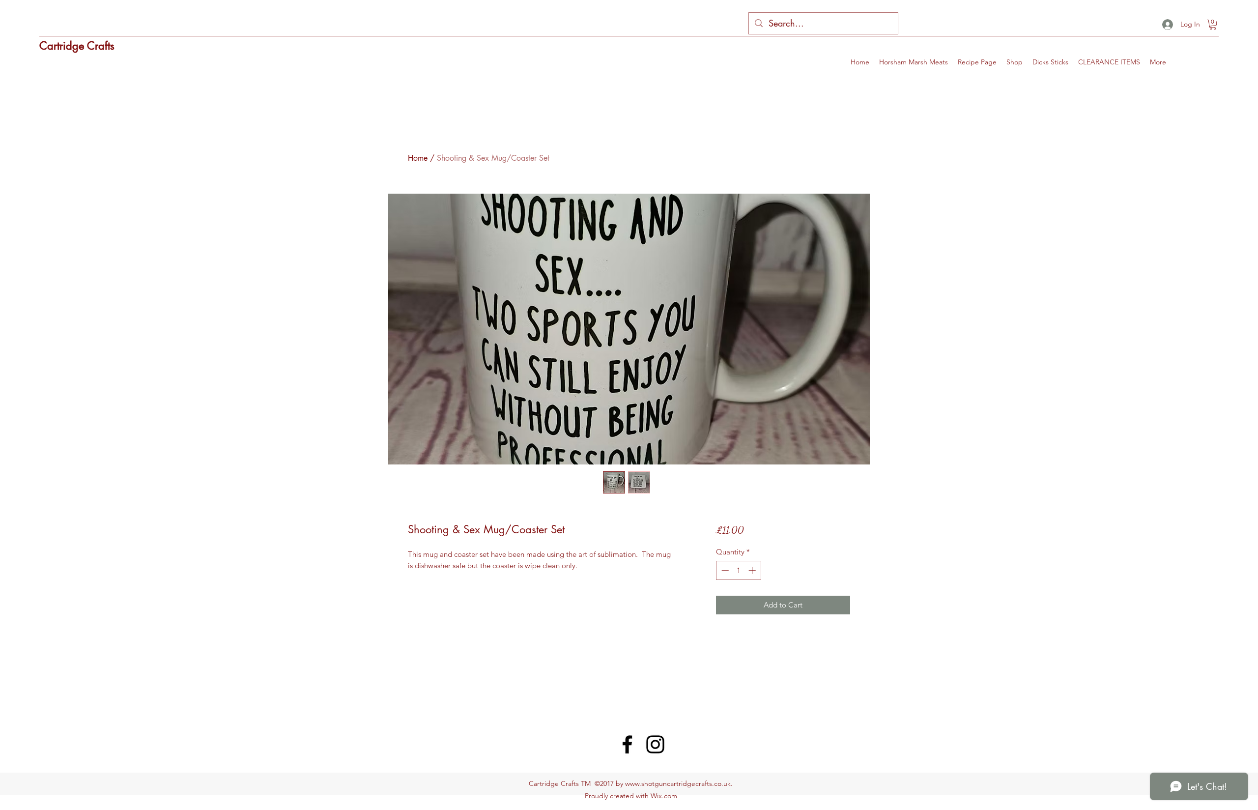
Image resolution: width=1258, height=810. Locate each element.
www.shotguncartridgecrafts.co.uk (678, 783)
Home (418, 158)
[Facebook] (627, 744)
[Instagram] (655, 744)
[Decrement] (724, 570)
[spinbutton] (738, 570)
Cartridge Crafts (76, 46)
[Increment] (753, 570)
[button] (1213, 24)
